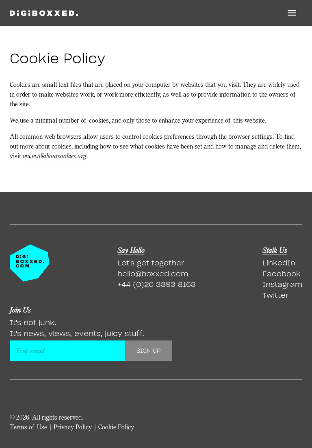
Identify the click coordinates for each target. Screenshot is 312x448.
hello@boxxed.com (152, 273)
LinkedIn (278, 262)
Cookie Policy (116, 427)
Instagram (282, 284)
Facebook (281, 273)
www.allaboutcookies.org (55, 156)
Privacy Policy (73, 427)
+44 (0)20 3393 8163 (156, 284)
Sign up (148, 350)
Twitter (275, 295)
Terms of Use (28, 427)
